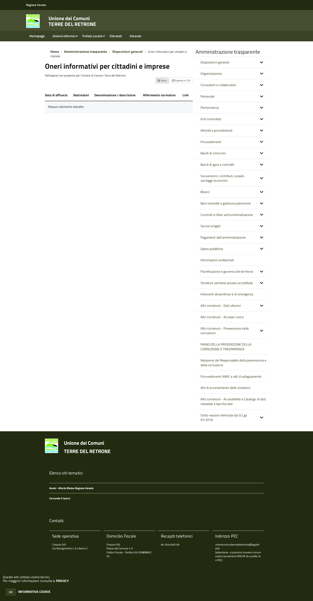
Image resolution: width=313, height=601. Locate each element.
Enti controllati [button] (211, 119)
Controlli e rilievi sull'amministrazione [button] (227, 214)
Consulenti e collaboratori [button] (218, 84)
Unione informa (64, 36)
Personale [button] (208, 96)
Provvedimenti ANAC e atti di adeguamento (231, 376)
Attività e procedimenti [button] (216, 130)
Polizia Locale (92, 36)
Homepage (37, 36)
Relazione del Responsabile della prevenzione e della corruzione (233, 362)
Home (54, 51)
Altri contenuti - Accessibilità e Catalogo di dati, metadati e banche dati (233, 401)
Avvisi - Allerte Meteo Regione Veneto (71, 488)
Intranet (135, 36)
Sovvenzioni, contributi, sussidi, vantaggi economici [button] (223, 178)
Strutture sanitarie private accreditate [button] (227, 282)
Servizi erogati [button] (210, 226)
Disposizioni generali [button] (215, 62)
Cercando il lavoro (59, 498)
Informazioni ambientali (217, 260)
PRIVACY (62, 580)
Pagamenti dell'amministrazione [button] (223, 237)
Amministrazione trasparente (85, 51)
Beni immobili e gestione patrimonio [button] (226, 203)
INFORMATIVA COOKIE (34, 591)
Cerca (163, 80)
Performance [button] (210, 107)
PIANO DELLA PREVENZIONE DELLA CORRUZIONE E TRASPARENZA (226, 347)
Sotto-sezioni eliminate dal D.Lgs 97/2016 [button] (224, 417)
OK (10, 592)
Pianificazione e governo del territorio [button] (227, 271)
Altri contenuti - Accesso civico (222, 317)
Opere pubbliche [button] (212, 248)
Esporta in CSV (182, 80)
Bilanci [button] (205, 191)
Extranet (116, 36)
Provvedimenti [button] (211, 141)
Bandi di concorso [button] (213, 153)
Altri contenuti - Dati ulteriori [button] (221, 305)
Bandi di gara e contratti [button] (217, 164)
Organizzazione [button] (211, 73)
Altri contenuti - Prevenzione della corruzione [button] (225, 331)
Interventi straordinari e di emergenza (227, 294)
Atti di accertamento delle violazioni (226, 387)
